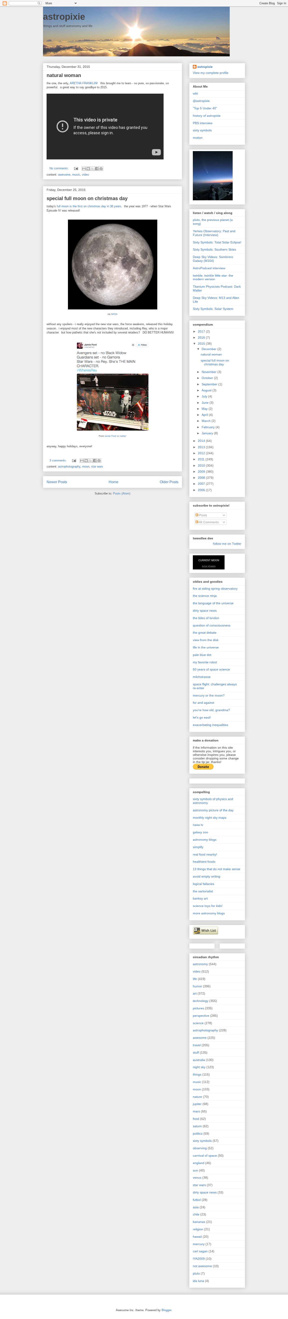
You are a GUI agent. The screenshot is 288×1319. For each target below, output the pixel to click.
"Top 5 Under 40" (205, 108)
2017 (202, 331)
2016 (202, 337)
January (208, 433)
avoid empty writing (206, 876)
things (197, 1074)
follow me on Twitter (227, 543)
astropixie (64, 17)
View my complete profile (210, 73)
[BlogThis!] (88, 168)
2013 (202, 447)
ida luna (198, 1281)
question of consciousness (211, 625)
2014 (202, 441)
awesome (64, 174)
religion (198, 1229)
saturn (197, 1126)
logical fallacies (203, 884)
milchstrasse (202, 677)
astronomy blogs (204, 839)
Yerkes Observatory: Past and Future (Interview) (214, 233)
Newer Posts (57, 482)
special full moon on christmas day (87, 198)
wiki (195, 93)
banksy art (200, 898)
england (198, 1163)
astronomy (200, 964)
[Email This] (84, 168)
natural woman (64, 75)
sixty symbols (202, 130)
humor (197, 986)
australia (199, 1060)
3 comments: (59, 460)
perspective (201, 1015)
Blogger (166, 1310)
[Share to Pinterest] (101, 168)
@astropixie (201, 101)
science (198, 1023)
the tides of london (206, 618)
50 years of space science (211, 669)
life (195, 979)
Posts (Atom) (121, 493)
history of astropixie (206, 115)
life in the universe (206, 647)
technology (200, 1001)
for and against (203, 702)
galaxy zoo (200, 832)
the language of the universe (213, 603)
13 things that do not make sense (216, 869)
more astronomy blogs (209, 913)
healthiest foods (204, 861)
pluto (196, 1273)
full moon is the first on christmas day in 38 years (89, 206)
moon (85, 466)
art (195, 993)
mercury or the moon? (209, 695)
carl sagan (200, 1251)
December (209, 349)
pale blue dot (202, 655)
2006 (202, 490)
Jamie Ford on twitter (115, 436)
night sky (199, 1067)
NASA (114, 314)
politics (197, 1133)
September (210, 384)
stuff (196, 1052)
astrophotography (69, 466)
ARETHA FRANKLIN (83, 83)
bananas (199, 1222)
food (196, 1118)
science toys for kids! (208, 906)
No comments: (60, 168)
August (207, 390)
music (76, 174)
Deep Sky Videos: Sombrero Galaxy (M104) (213, 258)
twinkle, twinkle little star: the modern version (213, 277)
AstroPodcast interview (209, 268)
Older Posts (169, 482)
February (209, 427)
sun (195, 1170)
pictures (198, 1008)
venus (197, 1177)
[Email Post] (75, 168)
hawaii (197, 1236)
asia (196, 1207)
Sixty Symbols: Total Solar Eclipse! (217, 242)
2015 (202, 343)
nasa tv (198, 825)
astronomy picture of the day (213, 810)
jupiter (197, 1104)
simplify (198, 847)
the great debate (204, 632)
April (205, 415)
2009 (202, 471)
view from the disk (205, 640)
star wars (97, 466)
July (205, 396)
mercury (199, 1244)
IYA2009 (199, 1258)
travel (197, 1045)
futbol (197, 1200)
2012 (202, 453)
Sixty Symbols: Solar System (213, 309)
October (208, 378)
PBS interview (202, 123)
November (209, 372)
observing (200, 1148)
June (205, 402)
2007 (202, 483)
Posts (202, 515)
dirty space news (205, 610)
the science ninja (205, 596)
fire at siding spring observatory (215, 588)
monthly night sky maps (209, 817)
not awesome (202, 1266)
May (205, 408)
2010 (202, 465)
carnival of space (205, 1155)
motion (197, 137)
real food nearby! (205, 854)
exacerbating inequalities (210, 725)
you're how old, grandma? (211, 710)
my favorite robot (205, 662)
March (207, 421)
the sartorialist (203, 891)
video (85, 174)
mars (196, 1111)
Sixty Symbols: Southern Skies (214, 249)
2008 (202, 477)
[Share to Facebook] (96, 168)
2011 (201, 459)
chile (196, 1214)
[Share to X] (92, 168)
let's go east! (202, 717)
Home (113, 482)
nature (197, 1096)
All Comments (208, 522)
